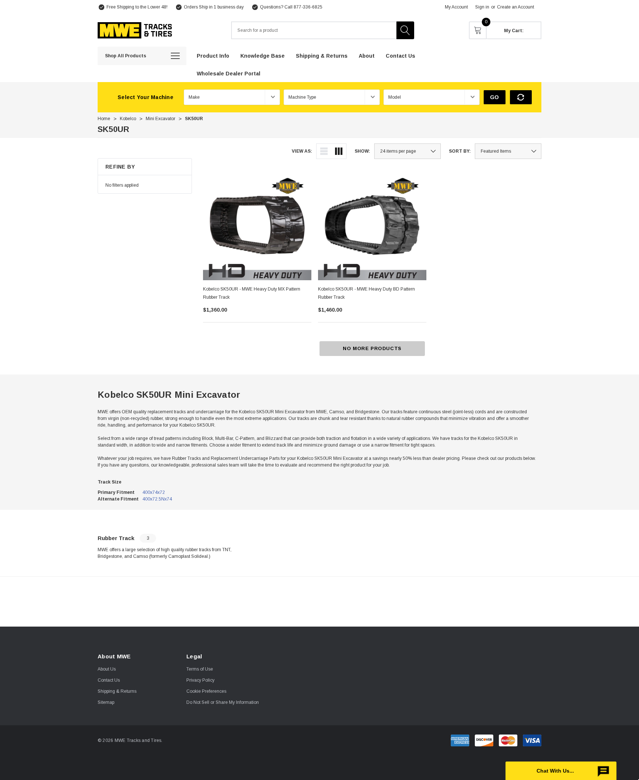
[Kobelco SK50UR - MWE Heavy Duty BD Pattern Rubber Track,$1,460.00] (372, 226)
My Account (456, 7)
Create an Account (515, 7)
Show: (362, 151)
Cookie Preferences (206, 691)
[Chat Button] (561, 771)
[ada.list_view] (324, 151)
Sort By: (460, 151)
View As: (302, 151)
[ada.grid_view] (338, 151)
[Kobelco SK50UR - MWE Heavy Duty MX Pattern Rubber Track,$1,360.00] (257, 226)
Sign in (482, 7)
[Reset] (521, 97)
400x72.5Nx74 (157, 499)
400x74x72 (153, 492)
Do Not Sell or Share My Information (222, 702)
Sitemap (106, 702)
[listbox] (508, 151)
